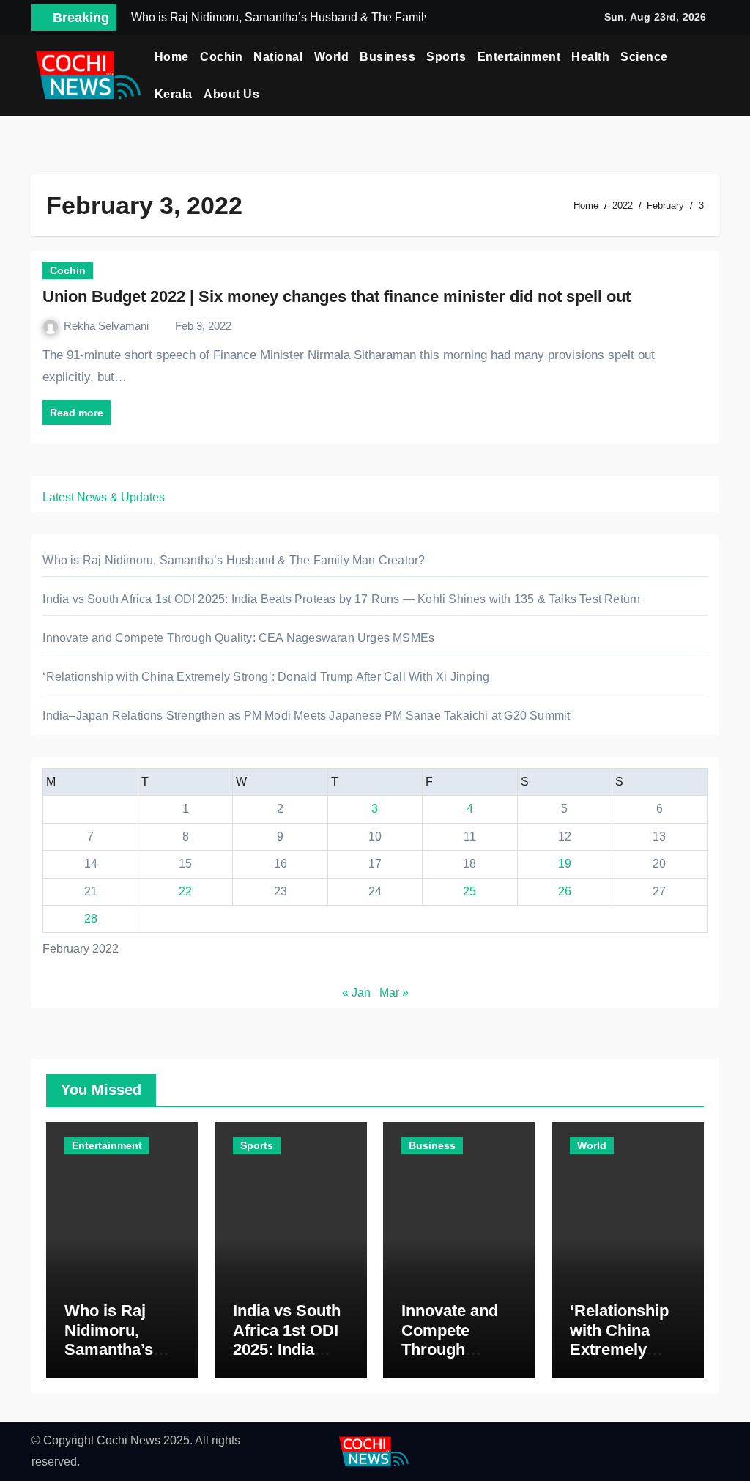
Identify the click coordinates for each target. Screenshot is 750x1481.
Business (387, 57)
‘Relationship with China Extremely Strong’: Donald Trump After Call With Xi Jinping (265, 677)
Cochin (221, 57)
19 (564, 863)
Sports (446, 57)
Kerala (174, 94)
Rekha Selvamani (108, 326)
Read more (76, 412)
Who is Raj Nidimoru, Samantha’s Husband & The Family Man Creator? (233, 560)
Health (590, 57)
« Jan (356, 992)
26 (564, 891)
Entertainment (519, 57)
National (277, 57)
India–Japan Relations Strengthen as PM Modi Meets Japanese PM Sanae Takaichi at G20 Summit (306, 715)
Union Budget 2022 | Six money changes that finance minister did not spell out (336, 296)
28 (90, 918)
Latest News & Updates (103, 497)
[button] (713, 75)
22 (185, 891)
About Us (231, 94)
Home (172, 57)
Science (644, 57)
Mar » (394, 992)
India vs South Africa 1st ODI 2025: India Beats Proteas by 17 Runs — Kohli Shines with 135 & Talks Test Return (341, 599)
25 (469, 891)
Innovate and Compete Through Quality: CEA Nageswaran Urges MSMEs (238, 638)
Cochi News (128, 1440)
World (331, 57)
